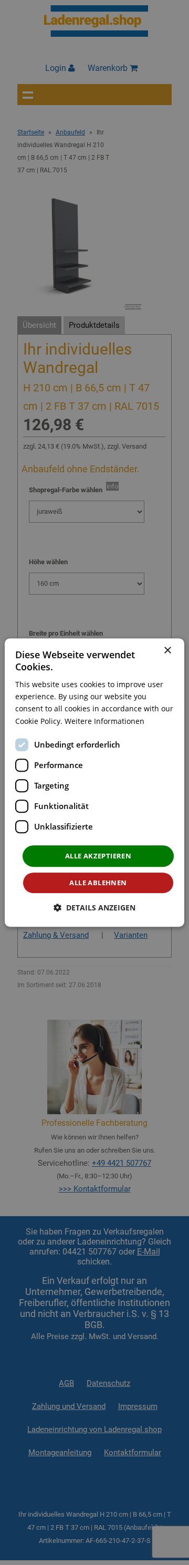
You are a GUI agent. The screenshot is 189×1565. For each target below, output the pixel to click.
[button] (94, 907)
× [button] (167, 651)
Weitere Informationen (104, 721)
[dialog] (94, 782)
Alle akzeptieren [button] (98, 856)
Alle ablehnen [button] (98, 882)
